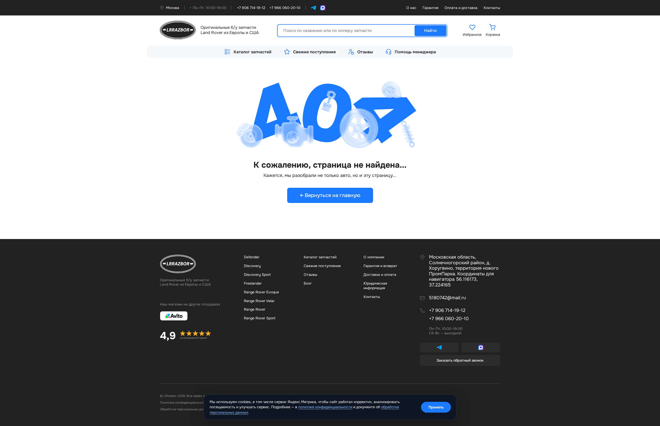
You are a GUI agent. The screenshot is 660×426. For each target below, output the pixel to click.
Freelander (253, 283)
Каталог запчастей (252, 52)
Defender (251, 257)
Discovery (252, 265)
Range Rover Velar (259, 301)
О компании (374, 257)
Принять (436, 407)
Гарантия (430, 8)
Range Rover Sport (259, 318)
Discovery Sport (257, 274)
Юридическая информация (375, 285)
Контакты (492, 8)
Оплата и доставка (460, 8)
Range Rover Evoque (261, 292)
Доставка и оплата (380, 274)
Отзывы (365, 52)
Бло (308, 283)
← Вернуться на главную (330, 195)
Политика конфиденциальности (183, 402)
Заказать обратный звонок (460, 360)
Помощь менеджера (415, 52)
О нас (411, 8)
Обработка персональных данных (185, 409)
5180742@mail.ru (447, 298)
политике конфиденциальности (325, 407)
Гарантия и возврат (380, 265)
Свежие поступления (314, 52)
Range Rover (254, 309)
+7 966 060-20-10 (449, 318)
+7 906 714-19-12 (447, 310)
